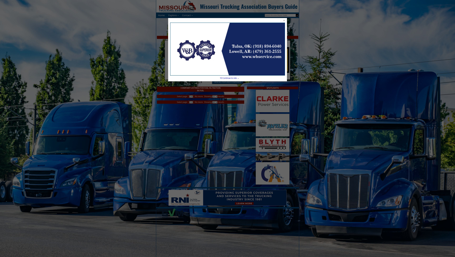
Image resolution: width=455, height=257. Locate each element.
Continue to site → (229, 78)
